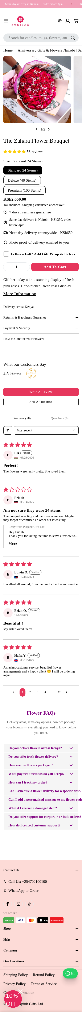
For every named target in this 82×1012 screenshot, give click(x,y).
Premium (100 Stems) (24, 190)
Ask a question (41, 402)
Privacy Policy (14, 984)
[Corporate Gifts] (60, 21)
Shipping (28, 205)
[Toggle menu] (5, 20)
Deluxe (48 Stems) (22, 180)
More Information (19, 293)
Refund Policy (44, 975)
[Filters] (7, 430)
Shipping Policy (15, 975)
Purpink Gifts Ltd (29, 1004)
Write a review (41, 392)
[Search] (72, 37)
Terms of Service (44, 984)
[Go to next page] (67, 692)
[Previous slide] (36, 129)
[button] (15, 152)
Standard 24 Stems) (23, 170)
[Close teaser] (20, 991)
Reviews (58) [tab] (22, 418)
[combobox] (41, 38)
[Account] (67, 20)
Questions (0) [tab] (60, 418)
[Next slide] (48, 129)
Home (8, 50)
